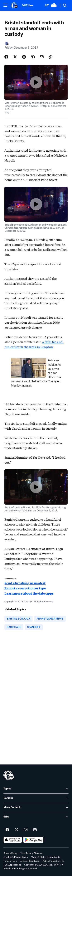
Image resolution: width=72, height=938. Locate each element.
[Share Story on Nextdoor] (33, 57)
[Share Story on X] (15, 57)
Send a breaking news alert (25, 583)
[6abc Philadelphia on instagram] (26, 830)
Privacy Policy (10, 853)
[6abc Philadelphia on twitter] (16, 830)
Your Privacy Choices (31, 853)
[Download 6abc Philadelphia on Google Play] (33, 840)
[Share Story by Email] (41, 57)
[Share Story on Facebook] (6, 57)
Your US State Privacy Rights (45, 857)
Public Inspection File (53, 861)
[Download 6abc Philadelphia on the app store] (12, 840)
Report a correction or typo (25, 588)
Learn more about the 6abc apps (28, 593)
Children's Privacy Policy (15, 857)
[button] (5, 5)
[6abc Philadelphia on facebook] (7, 830)
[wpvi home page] (8, 775)
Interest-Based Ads (29, 861)
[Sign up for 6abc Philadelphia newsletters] (35, 830)
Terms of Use (10, 861)
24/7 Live (27, 5)
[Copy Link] (50, 57)
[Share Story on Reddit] (24, 57)
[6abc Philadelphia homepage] (14, 5)
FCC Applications (12, 865)
